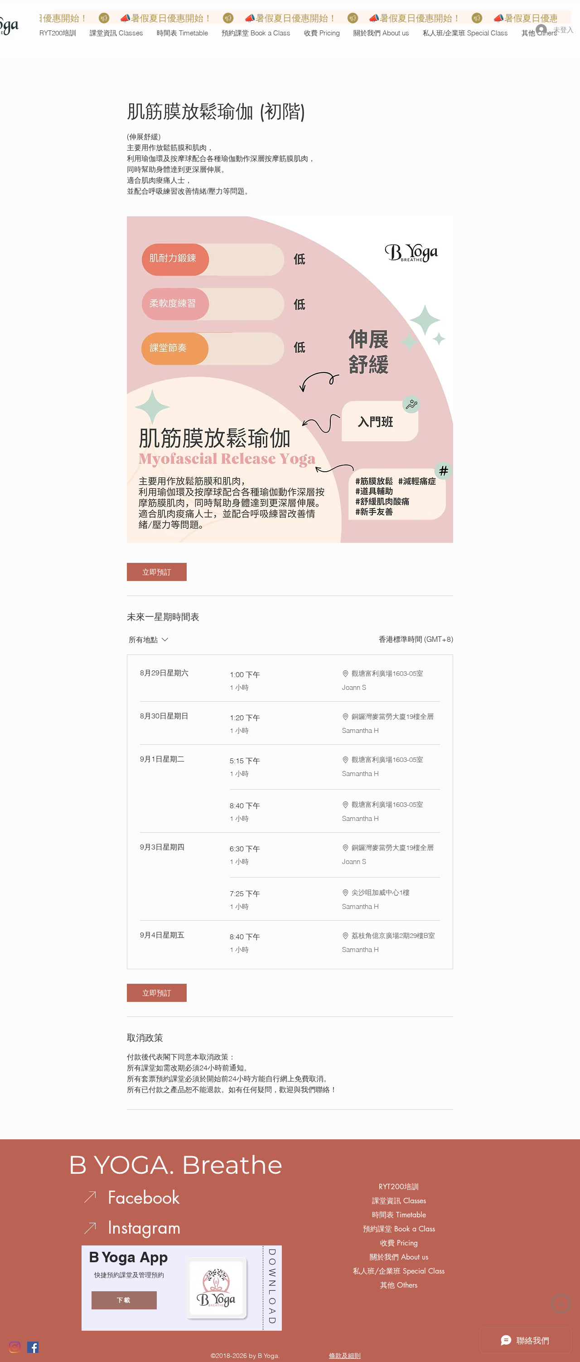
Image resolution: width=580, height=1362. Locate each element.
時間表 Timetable (399, 1215)
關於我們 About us (399, 1257)
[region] (179, 1288)
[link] (157, 572)
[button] (116, 33)
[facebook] (33, 1347)
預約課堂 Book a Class (399, 1229)
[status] (416, 639)
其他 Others (398, 1285)
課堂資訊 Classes (399, 1201)
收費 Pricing (399, 1243)
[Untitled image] (290, 379)
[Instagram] (14, 1347)
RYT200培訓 (399, 1186)
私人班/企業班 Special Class (399, 1271)
